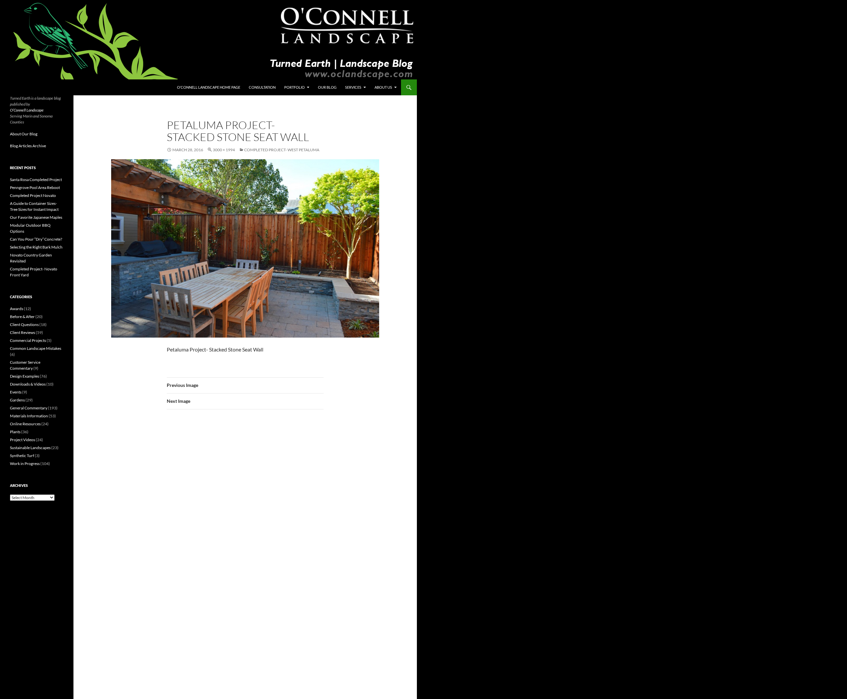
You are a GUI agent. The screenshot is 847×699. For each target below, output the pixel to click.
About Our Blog (23, 133)
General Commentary (28, 407)
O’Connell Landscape (27, 110)
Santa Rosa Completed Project (36, 179)
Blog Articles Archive (28, 145)
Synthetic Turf (22, 455)
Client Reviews (22, 332)
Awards (16, 308)
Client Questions (24, 324)
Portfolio (294, 87)
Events (16, 392)
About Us (383, 87)
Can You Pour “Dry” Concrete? (36, 239)
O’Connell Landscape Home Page (208, 87)
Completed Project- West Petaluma (281, 149)
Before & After (22, 316)
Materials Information (29, 415)
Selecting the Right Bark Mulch (36, 247)
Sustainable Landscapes (30, 447)
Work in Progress (25, 463)
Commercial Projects (28, 340)
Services (353, 87)
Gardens (17, 399)
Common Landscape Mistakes (35, 348)
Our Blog (327, 87)
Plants (15, 431)
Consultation (262, 87)
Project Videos (22, 439)
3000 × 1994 (224, 149)
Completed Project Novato (33, 195)
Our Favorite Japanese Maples (36, 217)
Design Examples (24, 376)
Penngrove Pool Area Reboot (35, 187)
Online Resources (25, 423)
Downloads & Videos (28, 384)
